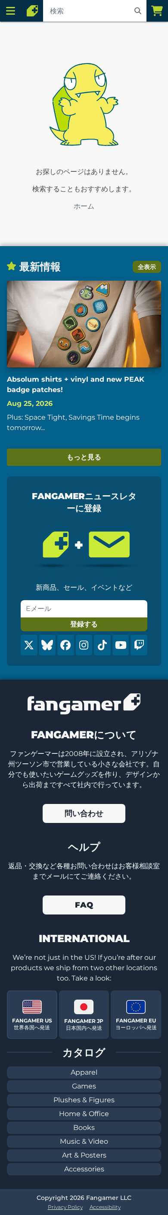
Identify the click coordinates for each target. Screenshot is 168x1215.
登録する (84, 624)
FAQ (84, 905)
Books (84, 1127)
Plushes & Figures (84, 1100)
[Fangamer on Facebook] (65, 645)
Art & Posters (84, 1155)
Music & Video (84, 1141)
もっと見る (84, 457)
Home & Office (84, 1114)
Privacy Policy (65, 1207)
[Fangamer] (32, 11)
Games (84, 1086)
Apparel (84, 1072)
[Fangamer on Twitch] (139, 645)
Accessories (84, 1169)
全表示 (147, 267)
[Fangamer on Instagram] (84, 645)
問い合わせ (84, 813)
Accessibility (105, 1207)
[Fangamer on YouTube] (120, 645)
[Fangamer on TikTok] (102, 645)
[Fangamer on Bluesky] (47, 645)
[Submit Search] (137, 11)
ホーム (84, 206)
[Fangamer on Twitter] (29, 645)
